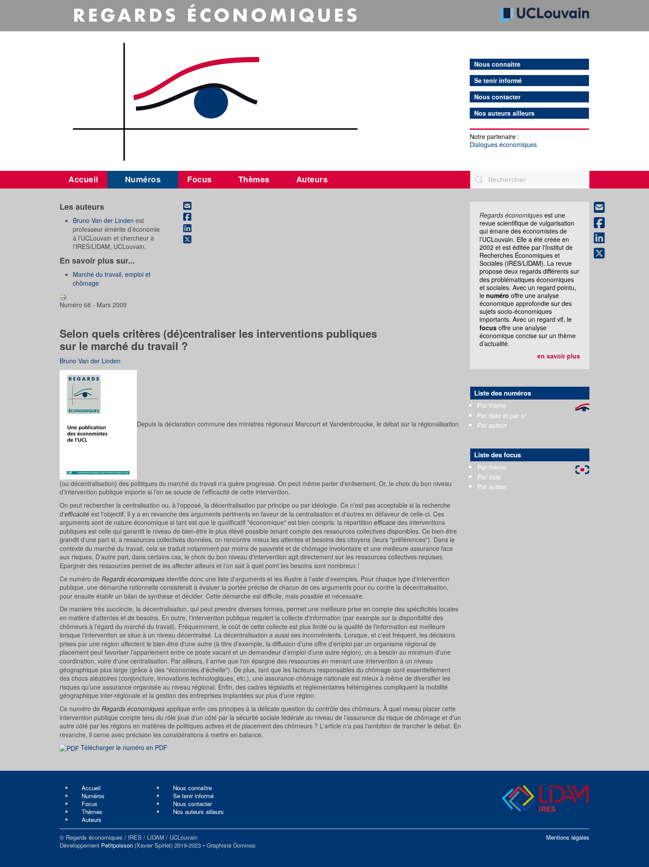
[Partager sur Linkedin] (192, 228)
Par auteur (492, 425)
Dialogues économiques (503, 144)
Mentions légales (567, 837)
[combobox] (529, 179)
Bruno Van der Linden (103, 220)
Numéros (143, 179)
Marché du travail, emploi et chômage (112, 278)
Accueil (83, 179)
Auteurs (312, 179)
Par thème (491, 405)
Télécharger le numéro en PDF (123, 747)
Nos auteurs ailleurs (504, 113)
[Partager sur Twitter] (192, 239)
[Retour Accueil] (324, 82)
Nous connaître (497, 64)
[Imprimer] (63, 295)
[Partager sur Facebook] (192, 217)
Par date (489, 477)
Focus (199, 179)
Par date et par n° (502, 415)
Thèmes (254, 179)
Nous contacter (497, 97)
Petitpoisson (117, 845)
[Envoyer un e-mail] (192, 205)
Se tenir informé (498, 80)
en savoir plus (558, 355)
